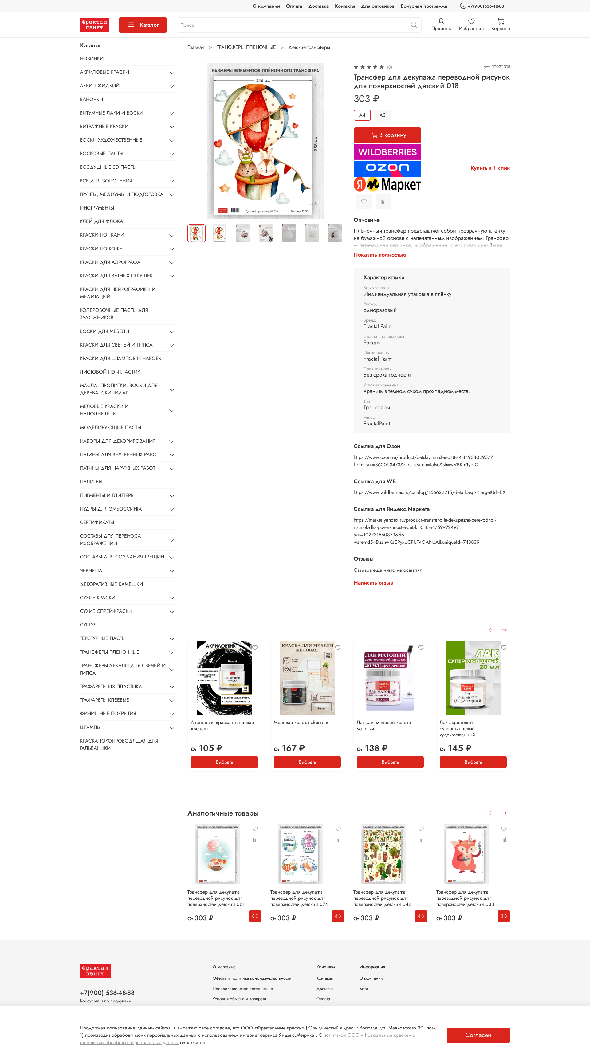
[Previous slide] (197, 141)
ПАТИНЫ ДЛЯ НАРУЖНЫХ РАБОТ (117, 468)
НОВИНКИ (92, 58)
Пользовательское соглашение (243, 989)
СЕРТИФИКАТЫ (97, 522)
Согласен (478, 1035)
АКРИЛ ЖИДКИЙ (100, 85)
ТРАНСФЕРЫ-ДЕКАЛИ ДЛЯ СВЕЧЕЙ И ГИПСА (123, 669)
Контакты (345, 6)
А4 (362, 115)
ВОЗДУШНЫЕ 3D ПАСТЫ (108, 167)
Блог (364, 989)
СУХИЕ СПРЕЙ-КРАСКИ (106, 611)
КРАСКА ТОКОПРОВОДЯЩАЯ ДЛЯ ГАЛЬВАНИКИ (119, 744)
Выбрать (224, 762)
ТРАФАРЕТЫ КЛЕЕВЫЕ (104, 700)
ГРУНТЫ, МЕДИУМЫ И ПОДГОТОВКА (121, 194)
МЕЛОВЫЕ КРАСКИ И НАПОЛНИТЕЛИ (104, 410)
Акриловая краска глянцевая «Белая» (222, 725)
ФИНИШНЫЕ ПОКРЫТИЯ (108, 713)
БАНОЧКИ (91, 99)
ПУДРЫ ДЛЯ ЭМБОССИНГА (111, 508)
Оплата (294, 6)
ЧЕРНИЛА (91, 570)
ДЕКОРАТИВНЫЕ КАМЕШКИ (111, 584)
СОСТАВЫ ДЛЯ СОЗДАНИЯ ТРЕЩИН (122, 557)
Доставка (318, 6)
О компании (266, 6)
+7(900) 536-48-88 (107, 992)
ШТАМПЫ (90, 727)
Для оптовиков (378, 6)
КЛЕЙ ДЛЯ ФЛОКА (101, 221)
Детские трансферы (309, 47)
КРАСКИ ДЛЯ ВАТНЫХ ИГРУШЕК (116, 275)
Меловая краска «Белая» (301, 722)
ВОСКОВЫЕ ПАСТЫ (101, 153)
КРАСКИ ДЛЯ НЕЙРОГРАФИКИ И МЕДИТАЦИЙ (117, 293)
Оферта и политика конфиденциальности (252, 978)
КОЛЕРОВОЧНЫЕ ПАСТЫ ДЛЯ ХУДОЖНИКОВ (114, 314)
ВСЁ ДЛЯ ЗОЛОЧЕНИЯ (106, 180)
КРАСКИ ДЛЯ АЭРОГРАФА (110, 262)
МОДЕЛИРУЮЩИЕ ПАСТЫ (110, 427)
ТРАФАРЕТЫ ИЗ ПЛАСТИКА (111, 686)
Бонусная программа (424, 6)
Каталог (149, 25)
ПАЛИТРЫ (91, 481)
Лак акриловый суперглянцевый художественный (457, 728)
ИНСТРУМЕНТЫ (97, 207)
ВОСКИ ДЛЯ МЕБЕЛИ (104, 331)
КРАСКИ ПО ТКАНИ (102, 235)
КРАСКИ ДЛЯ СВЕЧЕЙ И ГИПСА (116, 344)
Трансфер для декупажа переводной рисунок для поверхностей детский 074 (299, 898)
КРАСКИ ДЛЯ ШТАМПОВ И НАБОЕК (120, 358)
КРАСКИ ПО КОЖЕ (101, 248)
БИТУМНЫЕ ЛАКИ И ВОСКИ (111, 112)
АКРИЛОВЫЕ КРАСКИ (104, 72)
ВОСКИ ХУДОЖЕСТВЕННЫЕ (111, 140)
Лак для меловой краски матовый (384, 725)
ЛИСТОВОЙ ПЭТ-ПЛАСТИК (110, 372)
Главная (195, 47)
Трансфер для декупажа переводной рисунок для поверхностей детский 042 (382, 898)
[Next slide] (334, 141)
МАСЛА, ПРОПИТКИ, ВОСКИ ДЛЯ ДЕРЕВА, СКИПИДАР (119, 389)
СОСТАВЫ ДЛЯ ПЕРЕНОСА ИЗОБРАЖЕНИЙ (110, 540)
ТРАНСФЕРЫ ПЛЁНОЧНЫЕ (246, 47)
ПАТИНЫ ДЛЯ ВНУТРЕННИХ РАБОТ (119, 454)
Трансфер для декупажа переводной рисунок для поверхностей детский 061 (216, 898)
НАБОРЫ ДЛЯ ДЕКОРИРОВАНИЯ (117, 441)
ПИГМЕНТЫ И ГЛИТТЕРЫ (107, 495)
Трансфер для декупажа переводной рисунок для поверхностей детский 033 (465, 898)
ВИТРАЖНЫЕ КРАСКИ (104, 126)
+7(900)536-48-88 (486, 6)
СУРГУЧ (88, 625)
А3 (383, 115)
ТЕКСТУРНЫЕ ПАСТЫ (103, 638)
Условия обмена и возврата (239, 999)
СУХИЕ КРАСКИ (97, 597)
